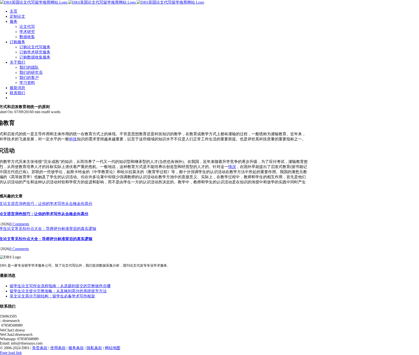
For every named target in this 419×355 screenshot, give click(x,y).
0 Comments (19, 224)
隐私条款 (94, 348)
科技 (73, 139)
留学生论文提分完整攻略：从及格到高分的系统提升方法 (58, 291)
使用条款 (58, 348)
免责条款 (40, 348)
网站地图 (112, 348)
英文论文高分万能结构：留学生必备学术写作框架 (52, 296)
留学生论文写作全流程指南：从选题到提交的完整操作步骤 (60, 286)
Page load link (11, 353)
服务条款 (76, 348)
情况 (232, 167)
